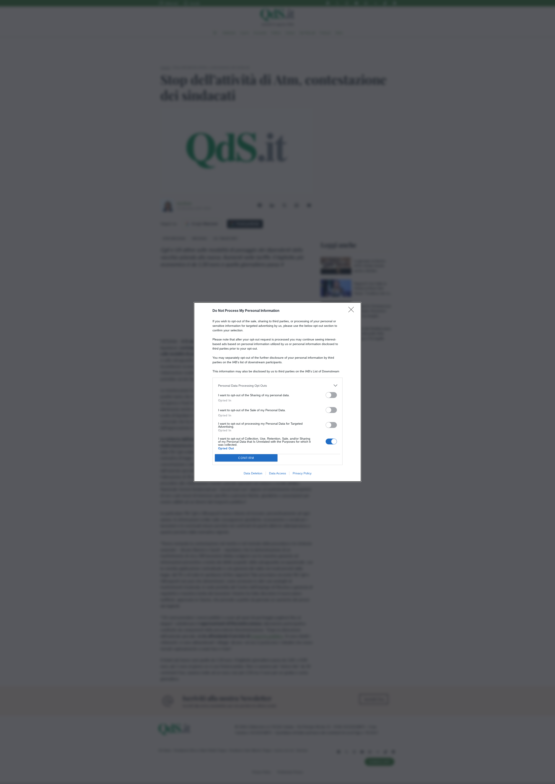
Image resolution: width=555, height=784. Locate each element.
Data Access (277, 473)
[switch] (331, 395)
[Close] (352, 311)
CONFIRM (246, 458)
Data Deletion (253, 473)
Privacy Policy (302, 473)
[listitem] (277, 385)
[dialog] (277, 392)
